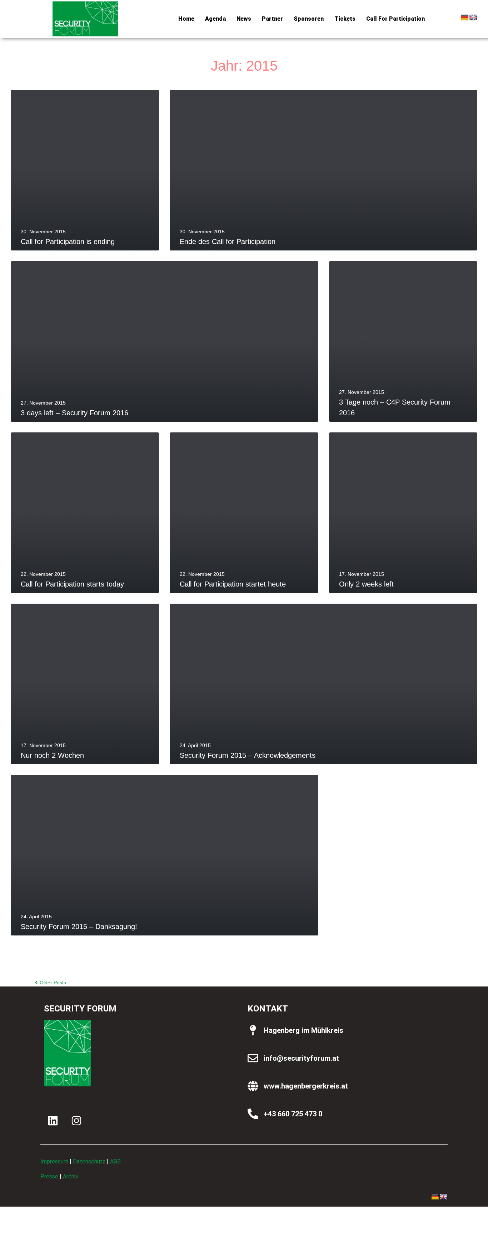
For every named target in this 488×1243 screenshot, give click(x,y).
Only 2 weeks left (366, 584)
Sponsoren (309, 18)
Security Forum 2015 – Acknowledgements (247, 755)
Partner (272, 18)
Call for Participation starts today (72, 584)
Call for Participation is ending (68, 241)
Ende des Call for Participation (227, 241)
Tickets (344, 18)
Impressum (54, 1161)
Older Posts (50, 982)
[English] (473, 17)
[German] (465, 17)
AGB (115, 1161)
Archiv (70, 1176)
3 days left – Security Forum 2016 (74, 413)
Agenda (215, 18)
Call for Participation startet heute (233, 584)
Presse (49, 1176)
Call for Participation (395, 18)
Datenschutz (89, 1161)
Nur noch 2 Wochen (52, 755)
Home (186, 18)
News (243, 18)
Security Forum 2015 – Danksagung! (79, 926)
